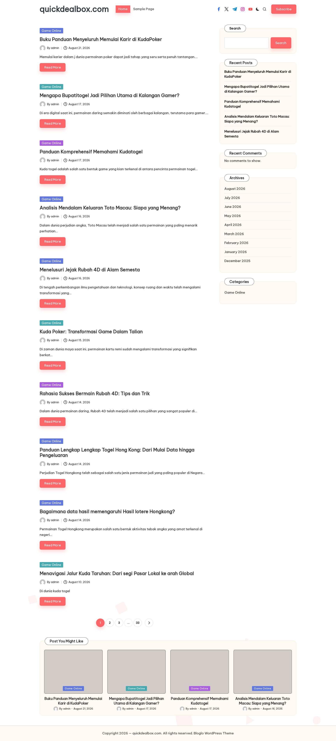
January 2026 (235, 252)
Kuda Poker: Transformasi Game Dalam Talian (91, 331)
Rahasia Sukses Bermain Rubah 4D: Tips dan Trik (95, 393)
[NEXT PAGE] (149, 623)
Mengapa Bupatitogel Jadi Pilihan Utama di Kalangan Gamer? (109, 95)
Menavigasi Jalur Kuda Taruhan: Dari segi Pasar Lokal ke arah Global (117, 573)
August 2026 (234, 189)
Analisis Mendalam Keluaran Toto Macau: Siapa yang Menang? (110, 208)
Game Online (51, 31)
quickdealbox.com (74, 9)
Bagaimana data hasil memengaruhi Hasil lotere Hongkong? (107, 511)
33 (137, 623)
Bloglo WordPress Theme (214, 733)
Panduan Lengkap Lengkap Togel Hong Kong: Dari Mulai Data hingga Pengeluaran (117, 452)
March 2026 (234, 234)
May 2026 (232, 215)
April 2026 (233, 225)
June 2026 (232, 207)
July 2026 (232, 197)
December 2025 (237, 261)
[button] (283, 9)
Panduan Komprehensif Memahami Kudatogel (91, 151)
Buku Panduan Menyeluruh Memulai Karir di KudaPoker (101, 39)
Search (235, 28)
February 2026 (236, 243)
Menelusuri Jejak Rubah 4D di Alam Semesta (90, 269)
